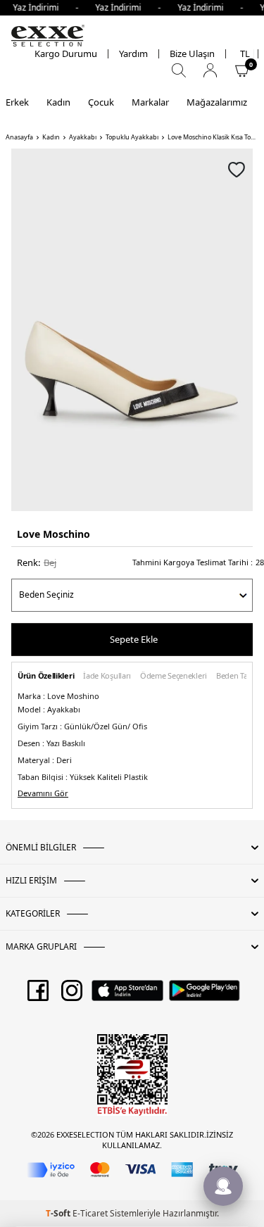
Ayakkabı (82, 137)
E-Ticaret (90, 1213)
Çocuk (101, 102)
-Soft (59, 1213)
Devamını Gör (43, 793)
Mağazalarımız (217, 102)
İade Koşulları (107, 676)
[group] (132, 330)
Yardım (133, 53)
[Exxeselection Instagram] (72, 995)
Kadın (58, 102)
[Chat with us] (223, 1186)
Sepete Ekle (134, 639)
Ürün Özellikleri (46, 676)
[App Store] (127, 995)
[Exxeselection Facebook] (38, 995)
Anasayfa (19, 137)
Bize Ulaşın (192, 53)
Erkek (17, 102)
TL (245, 53)
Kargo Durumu (65, 53)
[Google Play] (204, 995)
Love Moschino (53, 534)
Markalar (150, 102)
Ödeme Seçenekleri (173, 676)
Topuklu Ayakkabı (132, 137)
